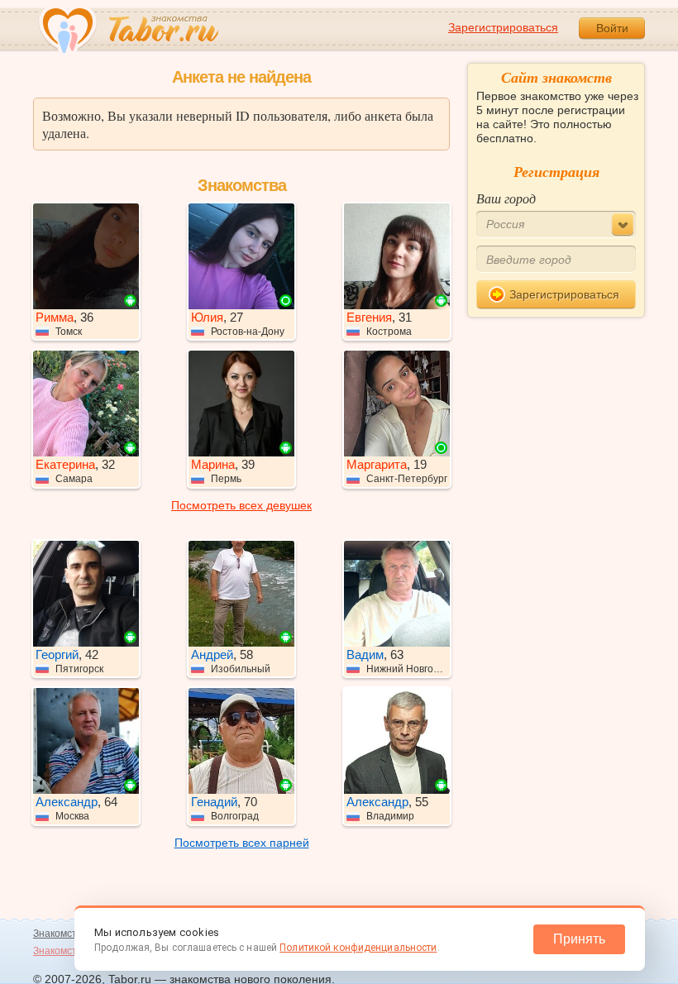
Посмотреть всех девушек (241, 505)
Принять (579, 939)
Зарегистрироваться (503, 27)
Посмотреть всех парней (241, 842)
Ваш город (506, 198)
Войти (612, 28)
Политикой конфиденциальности (358, 947)
